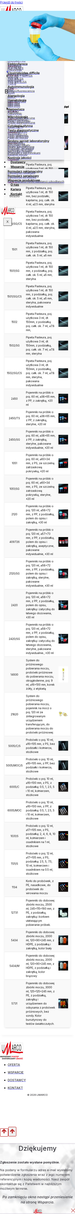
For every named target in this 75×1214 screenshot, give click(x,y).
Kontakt (16, 194)
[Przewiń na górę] (4, 1132)
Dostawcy (18, 162)
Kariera (16, 189)
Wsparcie (17, 167)
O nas (15, 185)
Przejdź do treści (11, 2)
